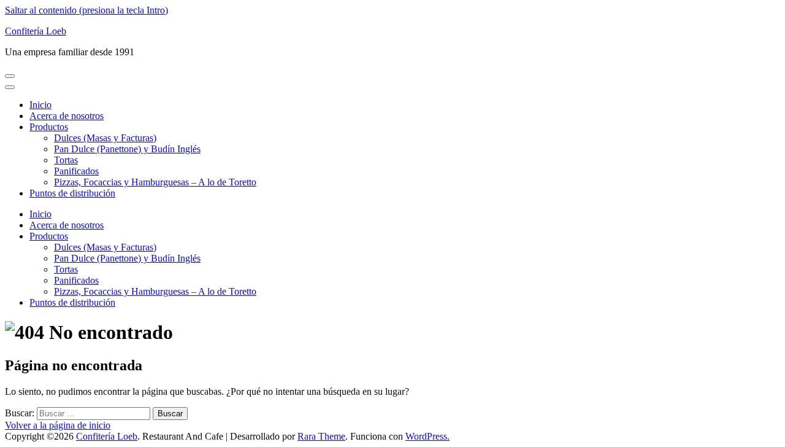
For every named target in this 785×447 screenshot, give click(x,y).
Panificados (76, 171)
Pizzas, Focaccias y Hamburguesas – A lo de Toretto (155, 182)
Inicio (40, 104)
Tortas (66, 160)
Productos (48, 127)
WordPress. (427, 436)
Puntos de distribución (72, 193)
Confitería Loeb (35, 31)
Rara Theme (321, 436)
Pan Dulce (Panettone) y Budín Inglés (127, 149)
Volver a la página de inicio (57, 425)
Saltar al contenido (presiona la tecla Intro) (86, 10)
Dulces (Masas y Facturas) (105, 138)
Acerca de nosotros (66, 116)
